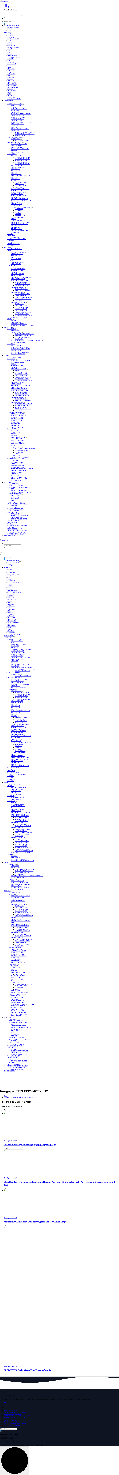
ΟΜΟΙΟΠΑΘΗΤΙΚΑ (14, 232)
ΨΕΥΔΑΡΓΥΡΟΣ (20, 215)
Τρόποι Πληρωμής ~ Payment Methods (15, 1412)
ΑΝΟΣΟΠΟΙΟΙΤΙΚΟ (17, 167)
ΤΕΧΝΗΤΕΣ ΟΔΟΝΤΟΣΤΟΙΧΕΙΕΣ (22, 132)
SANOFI (10, 89)
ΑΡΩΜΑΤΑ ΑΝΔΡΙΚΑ (14, 249)
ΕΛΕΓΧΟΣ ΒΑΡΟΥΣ (17, 190)
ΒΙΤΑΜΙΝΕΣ (11, 154)
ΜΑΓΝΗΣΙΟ (19, 209)
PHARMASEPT (12, 82)
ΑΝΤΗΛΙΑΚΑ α (16, 332)
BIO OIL (10, 40)
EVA (8, 52)
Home (5, 1096)
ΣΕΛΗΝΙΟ (18, 210)
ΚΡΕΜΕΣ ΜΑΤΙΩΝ (17, 292)
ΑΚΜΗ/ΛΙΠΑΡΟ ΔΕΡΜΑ (23, 290)
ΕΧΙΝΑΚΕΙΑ (19, 187)
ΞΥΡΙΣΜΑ (10, 260)
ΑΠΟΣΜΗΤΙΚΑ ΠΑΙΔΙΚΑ (15, 502)
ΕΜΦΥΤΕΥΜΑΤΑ (17, 105)
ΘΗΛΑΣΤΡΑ (15, 495)
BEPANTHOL (11, 37)
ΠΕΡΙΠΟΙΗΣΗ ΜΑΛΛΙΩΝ (15, 459)
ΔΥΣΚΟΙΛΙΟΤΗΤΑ (13, 244)
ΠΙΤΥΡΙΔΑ (14, 257)
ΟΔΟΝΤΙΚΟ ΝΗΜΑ (17, 115)
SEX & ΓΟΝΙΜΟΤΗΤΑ (14, 142)
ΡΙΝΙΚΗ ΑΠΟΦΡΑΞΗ (18, 354)
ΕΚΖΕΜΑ (10, 245)
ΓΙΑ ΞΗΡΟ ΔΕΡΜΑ (21, 310)
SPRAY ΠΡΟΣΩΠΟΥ (18, 270)
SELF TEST (11, 235)
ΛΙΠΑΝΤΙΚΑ (15, 150)
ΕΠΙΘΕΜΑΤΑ (15, 139)
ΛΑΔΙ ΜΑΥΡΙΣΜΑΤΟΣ (22, 337)
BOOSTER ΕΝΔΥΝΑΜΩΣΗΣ (20, 317)
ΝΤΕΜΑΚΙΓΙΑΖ (16, 447)
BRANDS (7, 32)
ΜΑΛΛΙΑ (10, 250)
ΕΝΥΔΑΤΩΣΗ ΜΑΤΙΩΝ (22, 294)
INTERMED (11, 74)
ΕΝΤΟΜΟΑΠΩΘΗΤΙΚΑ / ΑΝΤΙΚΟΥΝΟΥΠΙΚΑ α (27, 340)
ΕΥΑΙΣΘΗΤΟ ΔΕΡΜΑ (22, 314)
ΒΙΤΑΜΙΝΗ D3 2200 (21, 160)
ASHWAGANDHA (21, 182)
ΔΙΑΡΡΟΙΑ (10, 240)
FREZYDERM (12, 55)
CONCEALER (15, 432)
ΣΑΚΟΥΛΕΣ (19, 300)
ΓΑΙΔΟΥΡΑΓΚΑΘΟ (21, 185)
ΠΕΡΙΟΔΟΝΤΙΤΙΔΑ (17, 124)
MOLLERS (11, 69)
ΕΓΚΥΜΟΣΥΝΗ (12, 512)
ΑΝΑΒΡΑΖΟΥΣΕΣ (17, 165)
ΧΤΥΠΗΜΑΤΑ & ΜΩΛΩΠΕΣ (16, 534)
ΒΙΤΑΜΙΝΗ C (15, 169)
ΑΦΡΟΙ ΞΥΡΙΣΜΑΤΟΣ (18, 262)
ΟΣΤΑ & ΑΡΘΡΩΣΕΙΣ (18, 220)
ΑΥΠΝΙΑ (10, 234)
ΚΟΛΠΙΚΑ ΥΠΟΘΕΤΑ (18, 417)
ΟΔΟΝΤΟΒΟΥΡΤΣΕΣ (18, 117)
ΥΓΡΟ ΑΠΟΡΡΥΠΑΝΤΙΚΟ (16, 532)
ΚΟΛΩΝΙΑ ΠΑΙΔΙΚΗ (14, 520)
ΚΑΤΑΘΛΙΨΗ (15, 202)
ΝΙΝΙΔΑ (10, 524)
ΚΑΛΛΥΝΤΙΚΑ (12, 429)
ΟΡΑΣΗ (13, 219)
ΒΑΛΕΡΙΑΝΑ (19, 184)
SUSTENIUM (11, 90)
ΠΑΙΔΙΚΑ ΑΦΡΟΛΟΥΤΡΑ (15, 509)
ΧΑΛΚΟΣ (18, 214)
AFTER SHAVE (16, 264)
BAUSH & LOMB (13, 39)
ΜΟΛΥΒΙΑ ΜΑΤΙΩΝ (17, 442)
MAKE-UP (14, 430)
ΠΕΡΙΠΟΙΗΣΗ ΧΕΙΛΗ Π (19, 389)
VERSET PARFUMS (14, 99)
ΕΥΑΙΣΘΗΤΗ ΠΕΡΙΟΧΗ (15, 412)
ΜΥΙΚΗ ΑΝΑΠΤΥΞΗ (18, 217)
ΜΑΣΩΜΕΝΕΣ (16, 205)
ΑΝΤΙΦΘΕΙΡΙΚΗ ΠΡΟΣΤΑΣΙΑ (17, 487)
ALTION (10, 34)
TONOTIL (10, 95)
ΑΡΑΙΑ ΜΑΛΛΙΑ (16, 464)
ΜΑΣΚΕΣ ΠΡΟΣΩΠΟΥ (22, 284)
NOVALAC (11, 70)
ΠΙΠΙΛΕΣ (14, 500)
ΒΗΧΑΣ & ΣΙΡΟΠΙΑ (17, 345)
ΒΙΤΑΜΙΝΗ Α (15, 170)
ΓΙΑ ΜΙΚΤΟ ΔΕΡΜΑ (21, 307)
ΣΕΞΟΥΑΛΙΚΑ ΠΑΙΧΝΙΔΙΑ (20, 149)
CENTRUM (11, 42)
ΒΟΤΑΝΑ (14, 180)
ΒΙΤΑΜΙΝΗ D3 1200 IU (22, 159)
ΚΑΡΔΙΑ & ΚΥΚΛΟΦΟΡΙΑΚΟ (21, 200)
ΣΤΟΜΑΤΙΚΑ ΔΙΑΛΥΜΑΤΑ (20, 129)
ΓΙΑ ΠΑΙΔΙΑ (19, 339)
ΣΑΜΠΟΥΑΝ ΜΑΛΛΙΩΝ (19, 479)
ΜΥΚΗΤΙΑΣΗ (15, 424)
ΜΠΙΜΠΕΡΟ (15, 499)
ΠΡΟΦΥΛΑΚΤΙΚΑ (17, 147)
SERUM (13, 267)
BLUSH (13, 434)
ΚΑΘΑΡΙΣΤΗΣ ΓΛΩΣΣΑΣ (19, 109)
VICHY (9, 30)
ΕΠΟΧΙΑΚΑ (8, 327)
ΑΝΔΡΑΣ (7, 247)
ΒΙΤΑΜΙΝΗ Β (15, 172)
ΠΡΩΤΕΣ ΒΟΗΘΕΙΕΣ (14, 137)
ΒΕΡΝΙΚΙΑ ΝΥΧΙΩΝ (18, 444)
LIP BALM (18, 439)
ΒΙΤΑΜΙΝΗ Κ (15, 179)
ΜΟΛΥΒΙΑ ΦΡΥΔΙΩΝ (18, 440)
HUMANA (10, 59)
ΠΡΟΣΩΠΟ (11, 265)
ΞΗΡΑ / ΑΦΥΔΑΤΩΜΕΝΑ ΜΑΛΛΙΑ (22, 469)
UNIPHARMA (12, 97)
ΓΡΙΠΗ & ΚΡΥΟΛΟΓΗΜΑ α (20, 347)
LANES (9, 65)
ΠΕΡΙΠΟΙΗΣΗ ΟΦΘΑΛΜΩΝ (16, 239)
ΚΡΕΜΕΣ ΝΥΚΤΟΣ (17, 274)
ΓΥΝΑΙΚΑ (7, 355)
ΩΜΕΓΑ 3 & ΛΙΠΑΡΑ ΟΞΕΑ (20, 230)
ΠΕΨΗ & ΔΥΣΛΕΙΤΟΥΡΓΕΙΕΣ (20, 222)
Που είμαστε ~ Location (11, 1422)
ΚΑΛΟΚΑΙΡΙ (11, 329)
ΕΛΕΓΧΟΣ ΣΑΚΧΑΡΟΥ (19, 192)
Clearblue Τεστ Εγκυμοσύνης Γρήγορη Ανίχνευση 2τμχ (20, 1097)
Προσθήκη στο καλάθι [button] (10, 1141)
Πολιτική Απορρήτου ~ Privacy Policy (15, 1417)
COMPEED (11, 45)
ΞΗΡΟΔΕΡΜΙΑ (16, 255)
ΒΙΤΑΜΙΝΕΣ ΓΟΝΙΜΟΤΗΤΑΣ (20, 152)
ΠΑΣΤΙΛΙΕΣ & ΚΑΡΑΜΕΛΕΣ (20, 349)
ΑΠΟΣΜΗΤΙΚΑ (16, 322)
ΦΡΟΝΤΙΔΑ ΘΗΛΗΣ (17, 517)
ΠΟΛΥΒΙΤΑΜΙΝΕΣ (17, 225)
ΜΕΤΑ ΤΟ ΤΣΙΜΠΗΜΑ (18, 342)
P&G (9, 75)
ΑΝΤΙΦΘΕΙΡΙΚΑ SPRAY (19, 490)
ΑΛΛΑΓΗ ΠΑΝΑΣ (13, 484)
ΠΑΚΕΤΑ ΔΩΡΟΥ (9, 535)
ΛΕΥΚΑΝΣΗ (15, 112)
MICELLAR (19, 454)
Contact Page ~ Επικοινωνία (12, 1425)
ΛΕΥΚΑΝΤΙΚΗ (16, 275)
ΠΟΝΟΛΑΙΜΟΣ (16, 350)
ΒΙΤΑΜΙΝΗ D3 (16, 155)
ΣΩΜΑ (9, 319)
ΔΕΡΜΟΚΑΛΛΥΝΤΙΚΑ (11, 25)
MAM (9, 67)
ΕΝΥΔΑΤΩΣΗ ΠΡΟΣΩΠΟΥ (23, 312)
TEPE (9, 94)
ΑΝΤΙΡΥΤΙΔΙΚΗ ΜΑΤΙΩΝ (23, 297)
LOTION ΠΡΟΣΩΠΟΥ (18, 269)
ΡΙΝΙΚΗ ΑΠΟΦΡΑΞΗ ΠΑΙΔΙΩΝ (17, 530)
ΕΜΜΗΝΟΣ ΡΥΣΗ (17, 194)
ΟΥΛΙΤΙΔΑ (14, 125)
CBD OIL (10, 102)
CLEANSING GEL (21, 452)
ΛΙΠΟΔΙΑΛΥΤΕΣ (16, 204)
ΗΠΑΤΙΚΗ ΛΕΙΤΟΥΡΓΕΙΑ (19, 199)
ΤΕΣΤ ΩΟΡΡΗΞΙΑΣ (17, 145)
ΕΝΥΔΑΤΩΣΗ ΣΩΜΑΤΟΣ (19, 324)
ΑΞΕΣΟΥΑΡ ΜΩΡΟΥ (14, 494)
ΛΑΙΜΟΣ (14, 272)
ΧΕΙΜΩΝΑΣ (11, 344)
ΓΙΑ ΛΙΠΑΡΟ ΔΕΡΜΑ (22, 305)
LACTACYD (11, 64)
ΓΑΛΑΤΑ (14, 505)
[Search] (4, 24)
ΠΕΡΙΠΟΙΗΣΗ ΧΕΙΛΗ (18, 279)
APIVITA (10, 35)
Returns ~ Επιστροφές (10, 1420)
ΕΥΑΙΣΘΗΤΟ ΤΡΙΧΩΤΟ (18, 252)
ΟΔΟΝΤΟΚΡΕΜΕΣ (17, 120)
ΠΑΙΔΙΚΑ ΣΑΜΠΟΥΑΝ (14, 510)
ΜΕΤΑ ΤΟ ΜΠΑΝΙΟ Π (14, 529)
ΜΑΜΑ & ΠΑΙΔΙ (9, 482)
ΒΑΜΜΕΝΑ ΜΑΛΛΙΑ (18, 465)
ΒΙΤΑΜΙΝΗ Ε (15, 177)
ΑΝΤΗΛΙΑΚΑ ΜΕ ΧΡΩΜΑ (20, 457)
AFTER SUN (15, 330)
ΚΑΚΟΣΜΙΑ (15, 110)
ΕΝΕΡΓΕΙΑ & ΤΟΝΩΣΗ (18, 195)
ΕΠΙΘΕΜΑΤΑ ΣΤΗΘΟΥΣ (19, 519)
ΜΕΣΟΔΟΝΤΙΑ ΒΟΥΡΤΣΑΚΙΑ (21, 114)
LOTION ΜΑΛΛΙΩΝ (18, 462)
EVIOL (9, 54)
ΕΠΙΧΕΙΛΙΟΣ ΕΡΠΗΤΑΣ (23, 140)
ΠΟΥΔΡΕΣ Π (11, 527)
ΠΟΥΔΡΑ (14, 435)
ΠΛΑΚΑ (14, 127)
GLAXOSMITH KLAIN (15, 57)
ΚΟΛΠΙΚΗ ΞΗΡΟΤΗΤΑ (18, 420)
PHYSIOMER (11, 85)
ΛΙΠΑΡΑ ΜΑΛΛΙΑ (17, 254)
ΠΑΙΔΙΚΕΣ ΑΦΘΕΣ (13, 507)
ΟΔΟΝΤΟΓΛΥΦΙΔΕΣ (17, 119)
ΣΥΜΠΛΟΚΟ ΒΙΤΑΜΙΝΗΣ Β (20, 175)
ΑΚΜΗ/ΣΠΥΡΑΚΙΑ (21, 289)
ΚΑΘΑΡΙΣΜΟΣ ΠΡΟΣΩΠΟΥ (20, 280)
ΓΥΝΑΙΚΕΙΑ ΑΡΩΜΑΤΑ (15, 357)
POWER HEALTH (13, 87)
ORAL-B (10, 79)
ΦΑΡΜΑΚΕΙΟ (8, 100)
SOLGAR (10, 92)
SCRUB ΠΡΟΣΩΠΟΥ (22, 282)
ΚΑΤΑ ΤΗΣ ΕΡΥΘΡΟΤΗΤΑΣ (24, 315)
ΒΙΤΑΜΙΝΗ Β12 (16, 174)
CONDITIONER (16, 460)
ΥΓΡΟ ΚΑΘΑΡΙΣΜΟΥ (18, 427)
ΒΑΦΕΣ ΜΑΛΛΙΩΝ (17, 467)
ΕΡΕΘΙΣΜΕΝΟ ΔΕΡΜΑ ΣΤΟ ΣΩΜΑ (22, 325)
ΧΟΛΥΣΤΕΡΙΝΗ (16, 229)
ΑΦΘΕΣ (13, 107)
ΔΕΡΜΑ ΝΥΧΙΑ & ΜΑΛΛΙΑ (20, 189)
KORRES (10, 60)
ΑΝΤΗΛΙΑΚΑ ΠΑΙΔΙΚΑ (15, 485)
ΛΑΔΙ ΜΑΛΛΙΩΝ (16, 472)
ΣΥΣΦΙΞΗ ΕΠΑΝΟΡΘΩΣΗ (19, 515)
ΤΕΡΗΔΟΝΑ (15, 130)
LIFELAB (10, 62)
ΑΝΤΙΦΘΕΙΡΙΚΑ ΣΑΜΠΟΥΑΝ (21, 492)
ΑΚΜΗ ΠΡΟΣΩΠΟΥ (17, 287)
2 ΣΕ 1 (13, 489)
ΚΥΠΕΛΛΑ (15, 497)
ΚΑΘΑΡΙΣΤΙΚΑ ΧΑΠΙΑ (22, 135)
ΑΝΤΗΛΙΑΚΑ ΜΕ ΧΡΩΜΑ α (24, 335)
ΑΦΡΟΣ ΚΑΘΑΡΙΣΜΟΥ (18, 415)
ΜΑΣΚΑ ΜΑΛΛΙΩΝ (17, 475)
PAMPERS (10, 77)
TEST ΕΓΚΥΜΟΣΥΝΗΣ (19, 144)
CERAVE (10, 29)
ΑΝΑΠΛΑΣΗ (19, 304)
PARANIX (10, 80)
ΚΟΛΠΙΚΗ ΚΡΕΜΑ (17, 419)
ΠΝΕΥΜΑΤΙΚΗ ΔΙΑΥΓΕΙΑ (19, 224)
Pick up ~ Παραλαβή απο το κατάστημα (15, 1423)
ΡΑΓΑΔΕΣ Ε (15, 514)
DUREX (10, 50)
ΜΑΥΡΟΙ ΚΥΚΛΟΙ (21, 295)
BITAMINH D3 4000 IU (22, 164)
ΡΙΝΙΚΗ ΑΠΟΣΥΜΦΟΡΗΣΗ (20, 352)
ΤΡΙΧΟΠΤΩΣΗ (16, 259)
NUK (9, 72)
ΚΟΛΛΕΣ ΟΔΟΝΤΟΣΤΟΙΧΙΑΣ (24, 134)
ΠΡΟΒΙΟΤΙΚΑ (15, 227)
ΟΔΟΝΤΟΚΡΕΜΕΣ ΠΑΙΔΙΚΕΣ (21, 122)
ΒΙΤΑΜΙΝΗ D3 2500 (21, 162)
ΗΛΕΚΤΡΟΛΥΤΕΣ (17, 197)
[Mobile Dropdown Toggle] (11, 32)
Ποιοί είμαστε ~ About (10, 1410)
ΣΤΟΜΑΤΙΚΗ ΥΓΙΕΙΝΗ (14, 104)
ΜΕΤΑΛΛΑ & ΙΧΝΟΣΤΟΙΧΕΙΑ (21, 207)
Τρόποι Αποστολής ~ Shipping (13, 1414)
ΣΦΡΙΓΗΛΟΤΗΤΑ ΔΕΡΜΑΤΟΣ (20, 277)
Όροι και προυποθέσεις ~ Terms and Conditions (18, 1415)
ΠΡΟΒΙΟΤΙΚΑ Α (16, 425)
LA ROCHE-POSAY (13, 27)
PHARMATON (12, 84)
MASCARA (15, 445)
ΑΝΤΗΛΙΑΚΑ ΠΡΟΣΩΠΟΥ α (24, 334)
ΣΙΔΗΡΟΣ (18, 212)
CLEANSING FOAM (21, 450)
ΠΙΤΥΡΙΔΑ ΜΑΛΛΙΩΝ (18, 477)
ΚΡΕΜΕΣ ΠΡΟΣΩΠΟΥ (18, 302)
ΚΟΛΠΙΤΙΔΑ (15, 422)
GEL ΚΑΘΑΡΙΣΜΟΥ (21, 285)
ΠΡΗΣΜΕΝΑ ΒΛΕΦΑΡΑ (23, 299)
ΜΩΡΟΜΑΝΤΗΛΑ (13, 522)
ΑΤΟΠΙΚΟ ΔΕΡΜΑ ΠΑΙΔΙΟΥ (16, 504)
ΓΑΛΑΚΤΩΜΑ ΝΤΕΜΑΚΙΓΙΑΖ (25, 449)
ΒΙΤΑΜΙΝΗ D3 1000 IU (22, 157)
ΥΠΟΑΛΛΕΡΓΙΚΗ (21, 309)
